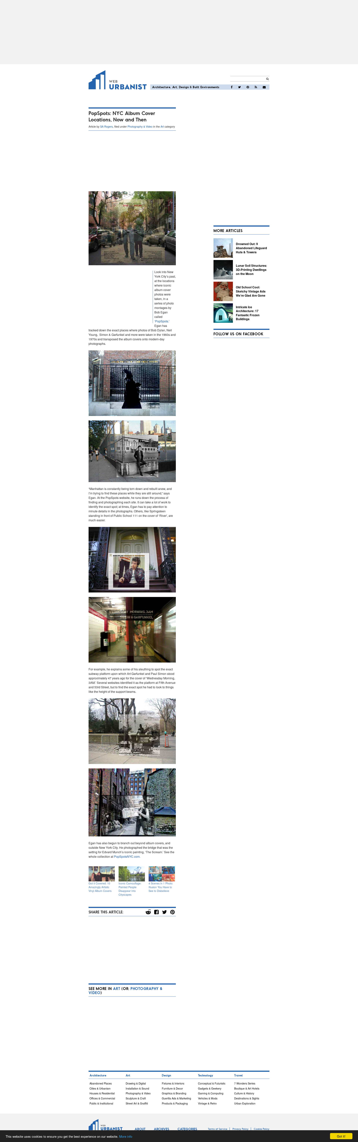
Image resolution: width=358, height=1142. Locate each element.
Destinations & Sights (246, 1098)
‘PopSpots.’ (161, 321)
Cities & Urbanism (100, 1088)
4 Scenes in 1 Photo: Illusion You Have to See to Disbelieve (161, 887)
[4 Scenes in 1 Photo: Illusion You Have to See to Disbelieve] (162, 873)
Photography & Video (140, 126)
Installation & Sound (137, 1088)
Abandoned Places (101, 1083)
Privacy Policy (241, 1128)
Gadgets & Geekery (209, 1088)
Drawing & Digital (136, 1083)
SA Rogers (106, 126)
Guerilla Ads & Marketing (176, 1098)
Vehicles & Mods (207, 1098)
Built (196, 87)
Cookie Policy (261, 1128)
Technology (205, 1075)
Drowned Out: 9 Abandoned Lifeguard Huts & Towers (251, 248)
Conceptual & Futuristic (211, 1083)
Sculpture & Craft (136, 1098)
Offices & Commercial (102, 1098)
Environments (209, 87)
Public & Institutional (101, 1103)
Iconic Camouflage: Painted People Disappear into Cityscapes (130, 888)
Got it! (341, 1136)
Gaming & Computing (210, 1093)
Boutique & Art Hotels (246, 1088)
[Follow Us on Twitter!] (239, 87)
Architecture (161, 87)
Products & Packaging (175, 1103)
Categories (187, 1129)
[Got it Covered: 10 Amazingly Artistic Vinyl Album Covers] (102, 873)
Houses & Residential (102, 1093)
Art (174, 87)
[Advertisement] (179, 32)
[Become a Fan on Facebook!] (231, 87)
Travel (238, 1075)
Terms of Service (217, 1128)
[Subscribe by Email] (264, 87)
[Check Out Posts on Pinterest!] (248, 87)
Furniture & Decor (172, 1088)
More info (125, 1136)
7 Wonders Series (244, 1083)
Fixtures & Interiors (173, 1083)
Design (184, 87)
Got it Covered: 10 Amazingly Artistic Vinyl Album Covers (100, 887)
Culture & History (244, 1093)
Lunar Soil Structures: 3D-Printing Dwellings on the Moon (251, 269)
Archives (161, 1129)
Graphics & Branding (174, 1093)
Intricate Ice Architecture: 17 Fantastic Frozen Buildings (248, 313)
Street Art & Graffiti (137, 1103)
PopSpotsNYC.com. (127, 856)
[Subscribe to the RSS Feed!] (256, 87)
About (140, 1129)
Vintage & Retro (207, 1103)
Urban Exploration (244, 1103)
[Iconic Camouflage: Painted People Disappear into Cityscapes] (132, 873)
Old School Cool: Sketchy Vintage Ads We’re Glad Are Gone (251, 291)
